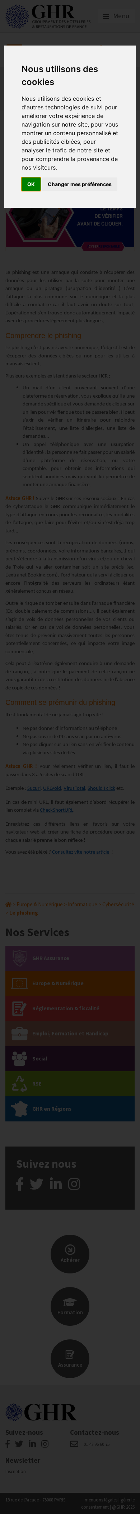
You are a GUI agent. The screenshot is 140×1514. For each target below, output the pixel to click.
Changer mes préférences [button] (80, 184)
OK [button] (31, 184)
